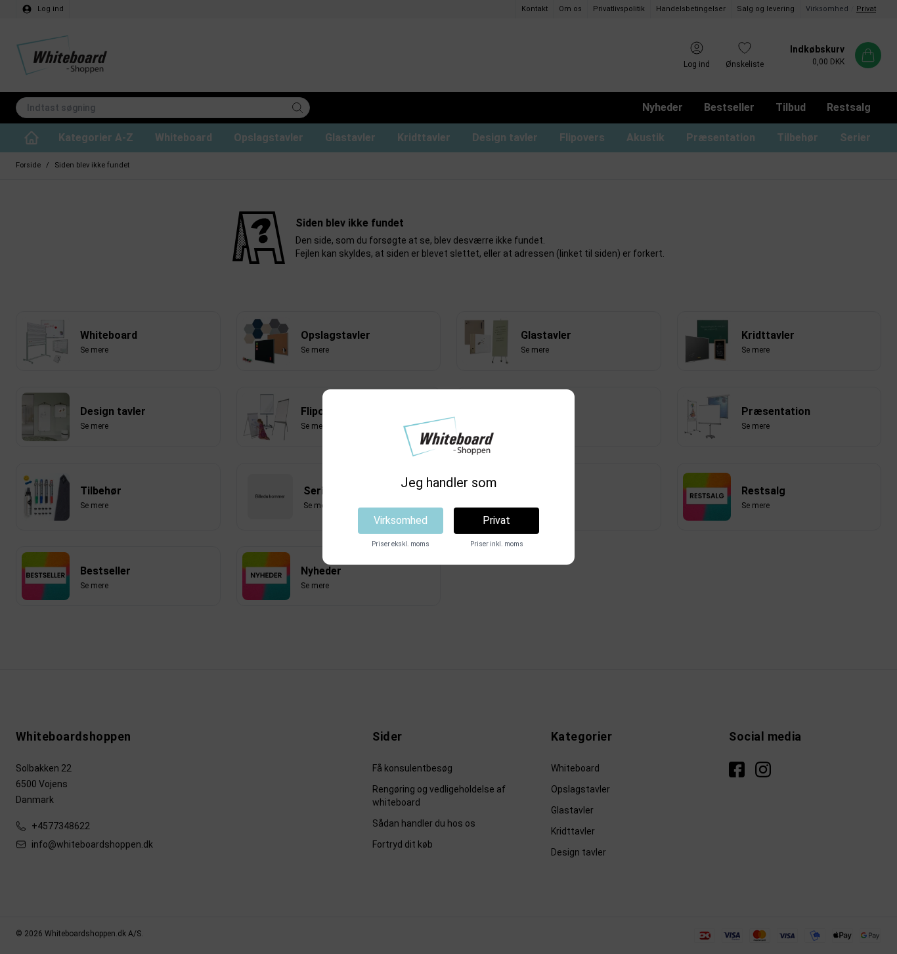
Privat (496, 520)
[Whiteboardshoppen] (448, 437)
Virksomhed (400, 520)
